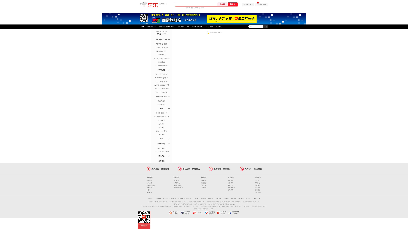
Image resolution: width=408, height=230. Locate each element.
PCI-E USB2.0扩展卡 (162, 74)
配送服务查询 (177, 185)
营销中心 (188, 198)
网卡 (161, 108)
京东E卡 (257, 187)
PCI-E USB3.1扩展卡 (162, 89)
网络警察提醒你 (186, 212)
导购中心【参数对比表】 (167, 26)
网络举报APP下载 (221, 212)
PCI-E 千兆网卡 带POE (161, 116)
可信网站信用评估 (174, 212)
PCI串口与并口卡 (161, 44)
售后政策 (230, 180)
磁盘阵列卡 (161, 101)
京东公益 (248, 198)
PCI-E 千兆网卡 (161, 113)
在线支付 (203, 183)
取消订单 (230, 190)
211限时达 (177, 183)
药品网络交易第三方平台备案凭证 (231, 202)
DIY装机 (257, 183)
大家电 (148, 190)
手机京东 (195, 198)
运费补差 (161, 161)
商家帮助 (180, 198)
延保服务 (257, 185)
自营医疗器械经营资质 (213, 202)
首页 (142, 26)
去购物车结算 (262, 4)
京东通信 (257, 190)
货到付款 (203, 180)
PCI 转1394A (161, 148)
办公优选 (201, 8)
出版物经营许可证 (205, 204)
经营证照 (195, 206)
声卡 (161, 139)
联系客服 (149, 192)
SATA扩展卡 (161, 104)
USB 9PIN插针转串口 (161, 66)
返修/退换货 (231, 187)
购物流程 (149, 180)
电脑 (192, 8)
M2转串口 (161, 62)
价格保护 (230, 183)
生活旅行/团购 (151, 185)
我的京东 (248, 4)
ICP (185, 202)
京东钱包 (205, 209)
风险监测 (226, 198)
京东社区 (218, 198)
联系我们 (219, 26)
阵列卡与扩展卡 (197, 26)
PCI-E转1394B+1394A (161, 152)
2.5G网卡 (161, 120)
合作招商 (173, 198)
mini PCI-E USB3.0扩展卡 (161, 85)
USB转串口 (161, 55)
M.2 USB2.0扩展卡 (161, 78)
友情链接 (203, 198)
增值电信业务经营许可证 (259, 206)
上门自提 (176, 180)
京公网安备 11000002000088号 (157, 202)
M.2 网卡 (161, 135)
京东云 (213, 209)
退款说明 (230, 185)
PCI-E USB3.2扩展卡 (162, 92)
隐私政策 (241, 198)
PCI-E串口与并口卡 (161, 47)
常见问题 (149, 187)
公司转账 (203, 187)
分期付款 (203, 185)
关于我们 (150, 198)
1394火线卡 (161, 144)
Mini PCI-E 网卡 (161, 131)
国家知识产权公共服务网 (233, 212)
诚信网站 (198, 212)
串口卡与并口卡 (183, 26)
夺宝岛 (257, 180)
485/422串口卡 (161, 51)
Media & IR (257, 198)
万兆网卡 (161, 124)
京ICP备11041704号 (175, 202)
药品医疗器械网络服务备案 (196, 202)
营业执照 (246, 206)
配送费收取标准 (178, 187)
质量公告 (233, 198)
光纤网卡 (161, 127)
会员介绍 (149, 183)
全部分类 (150, 26)
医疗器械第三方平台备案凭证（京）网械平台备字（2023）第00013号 (221, 206)
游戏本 (196, 8)
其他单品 (161, 156)
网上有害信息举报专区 (210, 212)
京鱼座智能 (258, 192)
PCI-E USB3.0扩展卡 (162, 81)
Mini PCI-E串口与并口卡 (162, 58)
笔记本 (188, 8)
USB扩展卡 (209, 26)
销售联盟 (210, 198)
